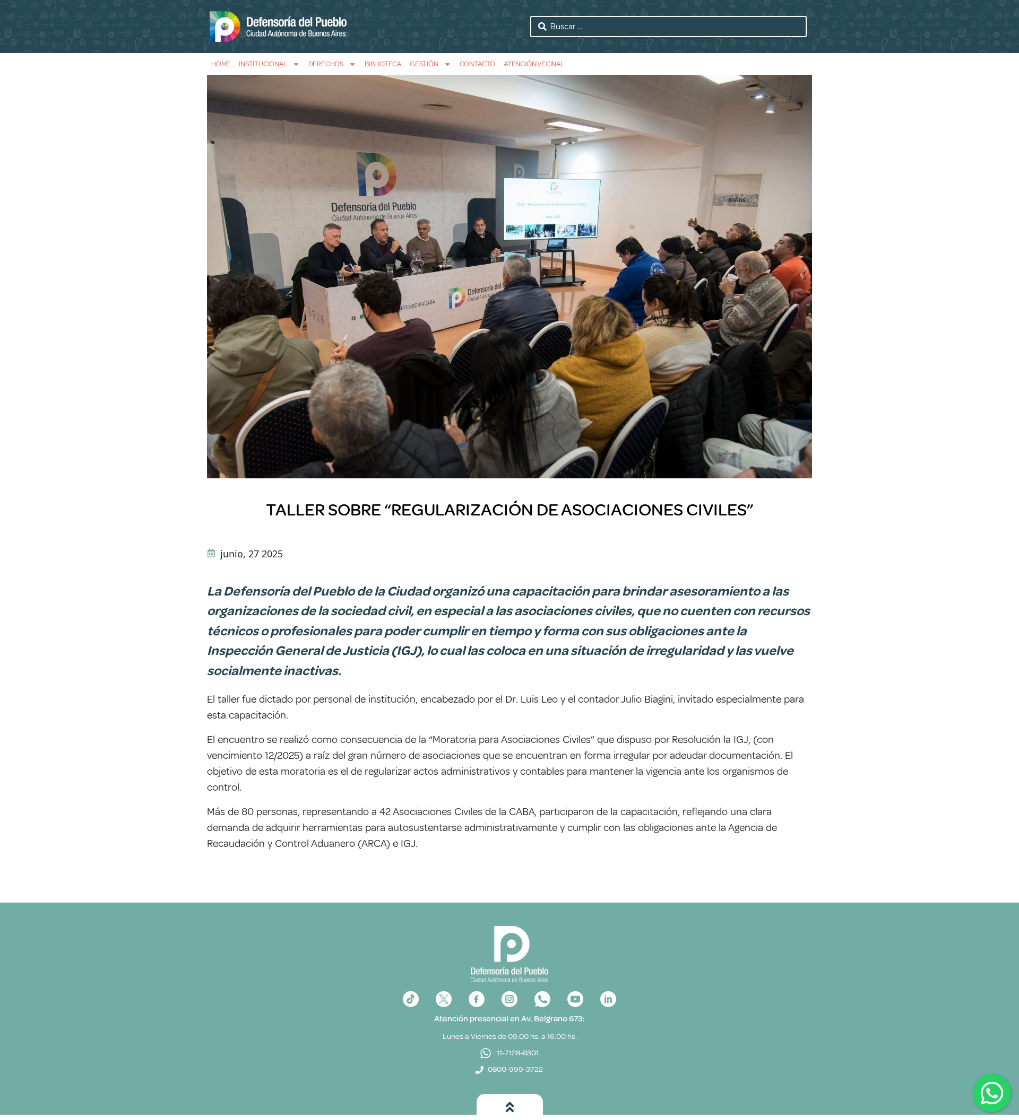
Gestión (424, 63)
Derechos (325, 63)
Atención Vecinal (534, 63)
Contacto (477, 63)
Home (220, 63)
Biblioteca (383, 63)
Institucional (263, 63)
